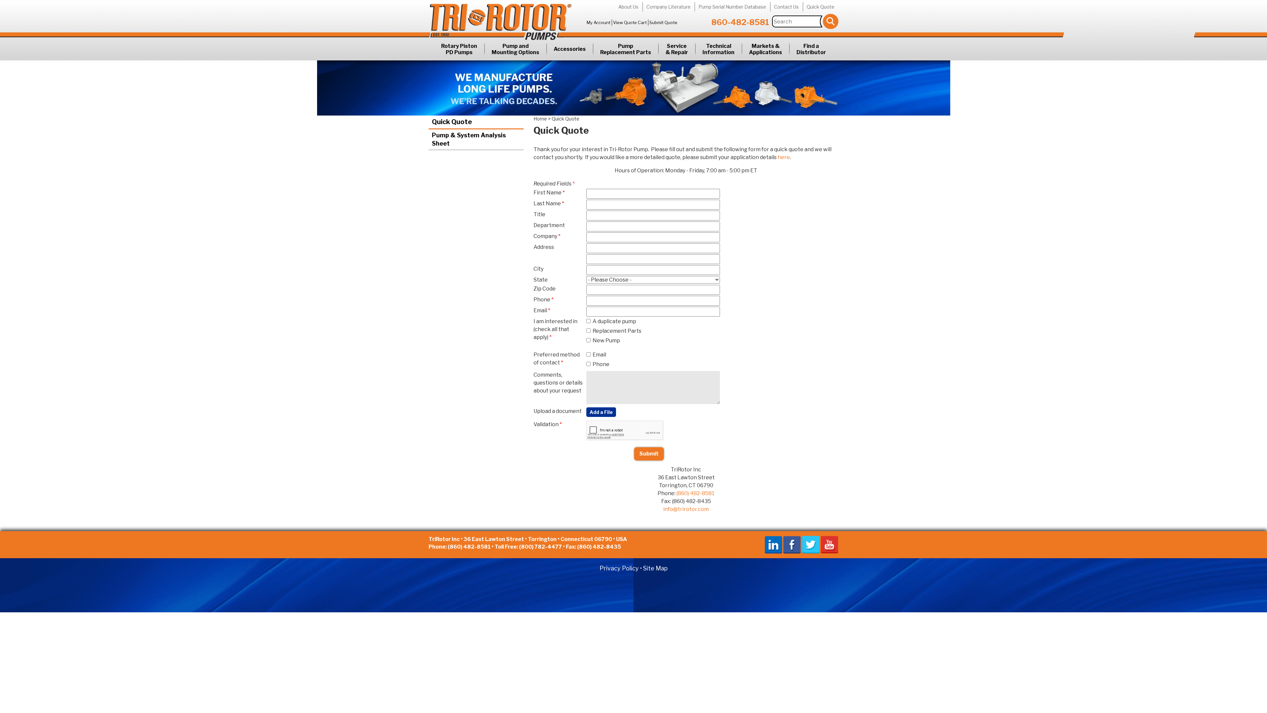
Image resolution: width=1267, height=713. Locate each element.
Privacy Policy (619, 568)
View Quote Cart (630, 22)
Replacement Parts (617, 331)
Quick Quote (820, 7)
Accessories (570, 49)
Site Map (655, 568)
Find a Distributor (811, 49)
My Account (598, 22)
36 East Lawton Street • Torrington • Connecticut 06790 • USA (545, 539)
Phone (601, 364)
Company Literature (668, 7)
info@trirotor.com (686, 509)
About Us (628, 7)
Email (599, 355)
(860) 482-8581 (695, 493)
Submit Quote (663, 22)
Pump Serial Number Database (732, 7)
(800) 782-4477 (540, 547)
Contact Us (786, 7)
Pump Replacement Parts (625, 49)
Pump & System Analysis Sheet (469, 139)
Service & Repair (677, 49)
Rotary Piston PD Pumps (459, 49)
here (784, 157)
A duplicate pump (614, 321)
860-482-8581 (740, 22)
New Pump (606, 340)
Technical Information (718, 49)
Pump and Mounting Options (515, 49)
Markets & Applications (765, 49)
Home (540, 118)
